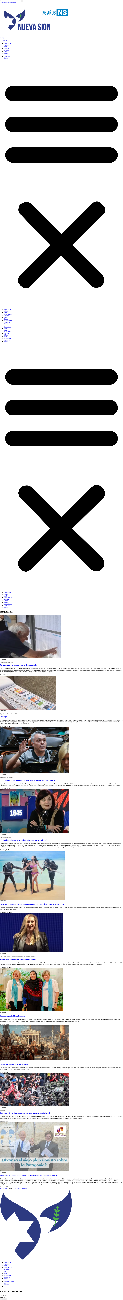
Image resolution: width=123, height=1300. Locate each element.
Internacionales (8, 55)
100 (24, 1188)
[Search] (22, 1)
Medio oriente (8, 48)
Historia (6, 53)
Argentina (6, 50)
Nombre (2, 1295)
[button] (61, 183)
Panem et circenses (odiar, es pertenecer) (14, 1064)
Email (2, 1297)
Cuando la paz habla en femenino (12, 1016)
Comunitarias (7, 43)
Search (2, 1)
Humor (6, 58)
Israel (5, 46)
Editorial (6, 45)
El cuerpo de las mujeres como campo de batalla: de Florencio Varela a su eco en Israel (32, 904)
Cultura (6, 51)
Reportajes (7, 56)
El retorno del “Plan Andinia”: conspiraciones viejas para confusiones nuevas (28, 1175)
